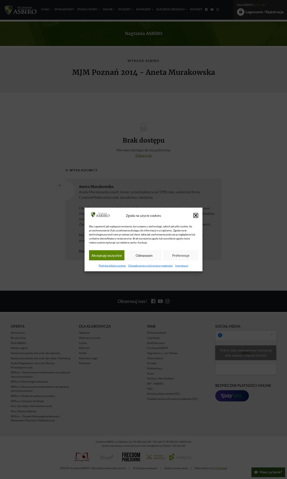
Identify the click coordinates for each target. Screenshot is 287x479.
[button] (196, 215)
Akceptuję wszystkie (106, 255)
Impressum (181, 265)
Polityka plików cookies (112, 265)
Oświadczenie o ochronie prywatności (150, 265)
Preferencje (180, 255)
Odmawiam (144, 255)
